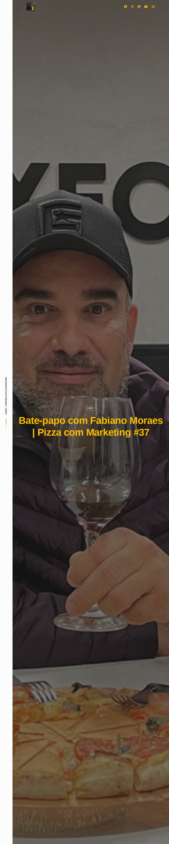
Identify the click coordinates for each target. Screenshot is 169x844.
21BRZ (90, 408)
